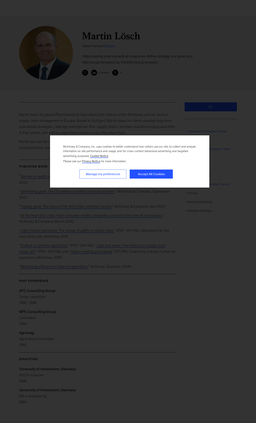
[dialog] (129, 161)
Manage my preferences (103, 174)
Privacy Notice (91, 161)
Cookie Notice (99, 156)
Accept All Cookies (151, 174)
